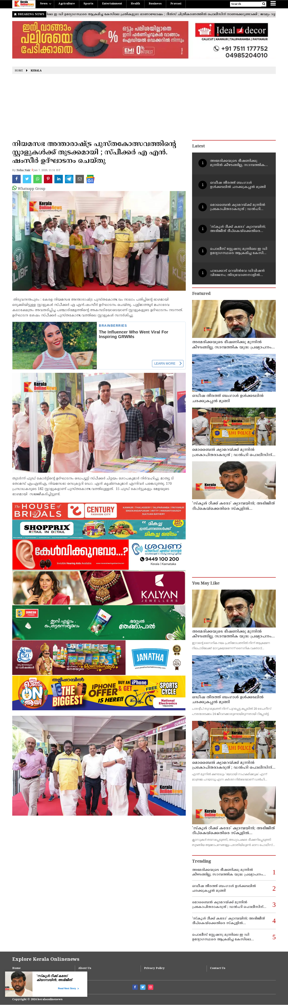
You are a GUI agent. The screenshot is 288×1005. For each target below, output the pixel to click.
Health (135, 3)
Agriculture (66, 3)
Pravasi (175, 3)
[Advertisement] (144, 108)
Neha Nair (23, 170)
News (44, 3)
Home (19, 70)
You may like (205, 583)
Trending (201, 861)
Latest (198, 146)
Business (155, 3)
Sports (88, 3)
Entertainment (112, 3)
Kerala (36, 70)
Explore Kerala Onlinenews (45, 959)
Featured (201, 294)
